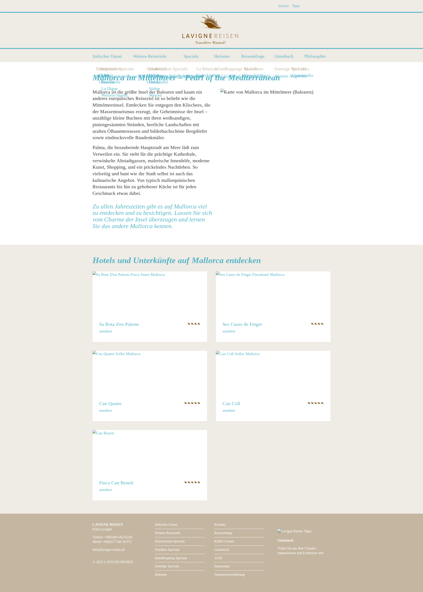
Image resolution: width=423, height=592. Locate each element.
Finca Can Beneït (116, 482)
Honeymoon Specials (170, 541)
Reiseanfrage (223, 533)
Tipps (296, 6)
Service (283, 6)
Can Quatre (110, 403)
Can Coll (231, 403)
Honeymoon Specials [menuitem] (97, 68)
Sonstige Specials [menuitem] (276, 68)
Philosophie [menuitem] (315, 56)
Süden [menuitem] (154, 88)
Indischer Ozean (166, 524)
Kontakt (220, 524)
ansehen (105, 331)
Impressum (222, 566)
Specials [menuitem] (191, 56)
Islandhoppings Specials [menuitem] (216, 68)
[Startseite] (211, 30)
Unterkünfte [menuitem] (157, 82)
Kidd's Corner (224, 541)
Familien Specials (167, 549)
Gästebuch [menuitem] (284, 56)
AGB (218, 558)
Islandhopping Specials (171, 558)
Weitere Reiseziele (167, 533)
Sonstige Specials (167, 566)
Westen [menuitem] (155, 95)
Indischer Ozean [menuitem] (107, 56)
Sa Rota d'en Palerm (119, 324)
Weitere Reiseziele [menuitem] (150, 56)
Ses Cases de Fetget (242, 324)
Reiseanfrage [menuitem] (253, 56)
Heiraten (161, 574)
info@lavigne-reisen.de (109, 549)
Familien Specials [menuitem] (157, 68)
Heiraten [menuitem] (222, 56)
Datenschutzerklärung (229, 574)
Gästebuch (221, 549)
